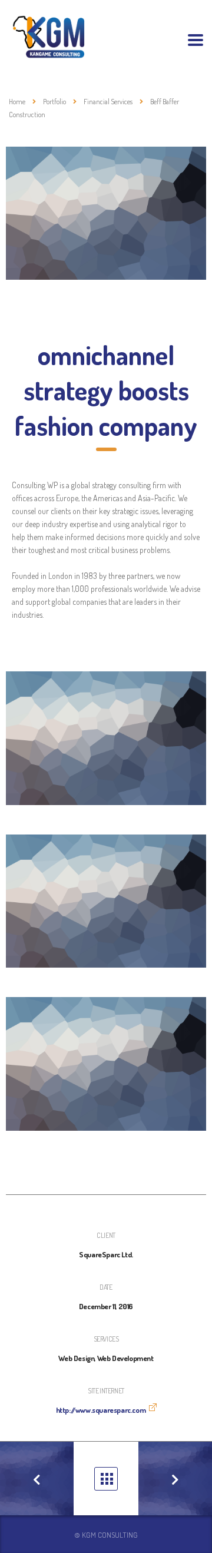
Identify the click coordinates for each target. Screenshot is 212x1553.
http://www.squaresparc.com (101, 1410)
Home (17, 101)
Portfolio (106, 1479)
